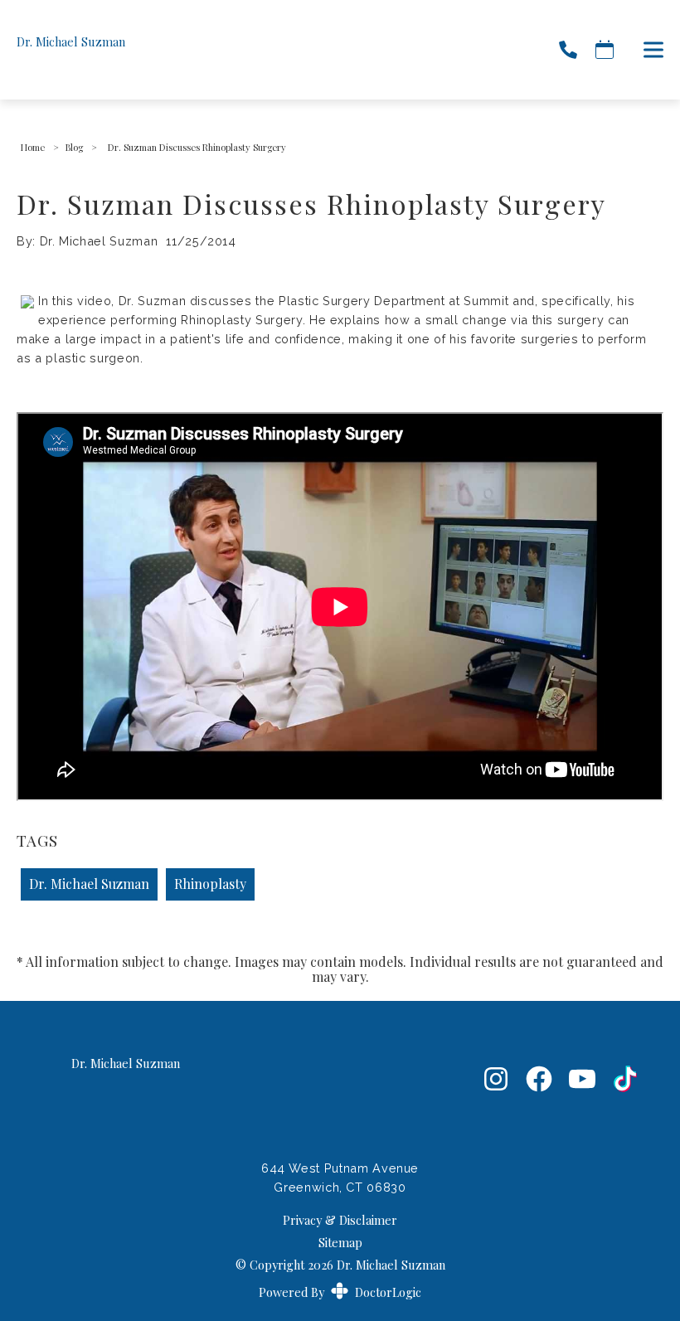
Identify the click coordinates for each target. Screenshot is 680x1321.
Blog (74, 147)
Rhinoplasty (210, 883)
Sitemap (340, 1242)
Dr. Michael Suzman (89, 883)
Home (33, 147)
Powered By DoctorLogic (340, 1292)
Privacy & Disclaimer (340, 1220)
